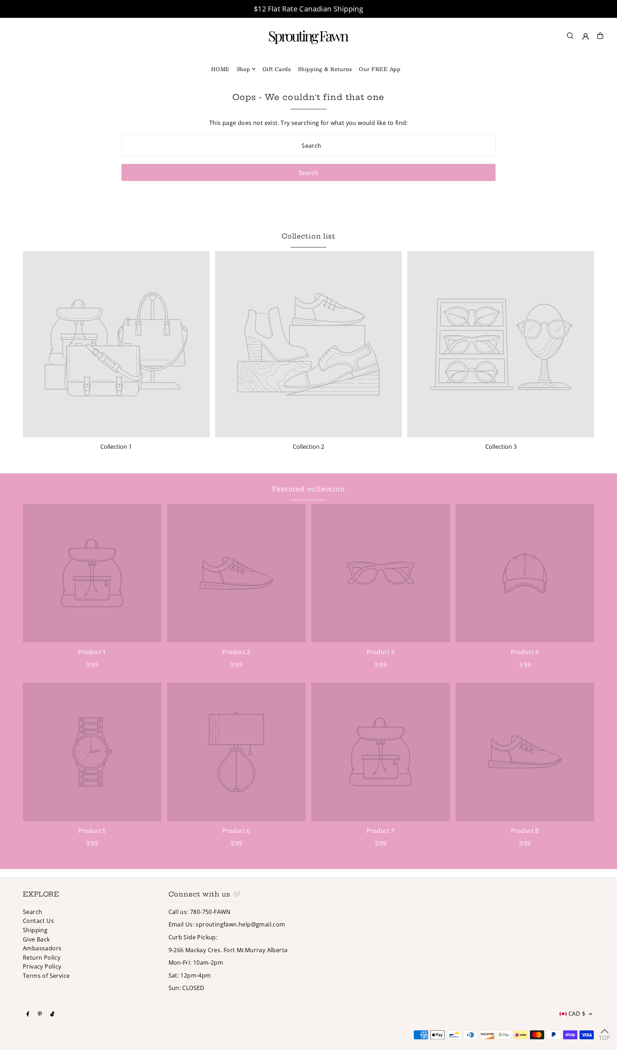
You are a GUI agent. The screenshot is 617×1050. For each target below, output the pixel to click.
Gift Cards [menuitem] (276, 69)
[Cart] (600, 35)
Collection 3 (501, 447)
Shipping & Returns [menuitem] (325, 69)
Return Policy (41, 957)
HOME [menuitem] (220, 69)
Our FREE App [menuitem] (379, 69)
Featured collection (308, 489)
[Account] (585, 36)
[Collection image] (116, 344)
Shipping (35, 930)
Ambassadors (42, 948)
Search (32, 912)
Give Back (36, 939)
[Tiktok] (52, 1014)
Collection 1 (116, 447)
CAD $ (576, 1014)
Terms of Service (46, 976)
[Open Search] (570, 35)
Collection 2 (308, 447)
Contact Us (38, 921)
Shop (243, 69)
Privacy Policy (42, 966)
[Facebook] (27, 1014)
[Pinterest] (40, 1014)
